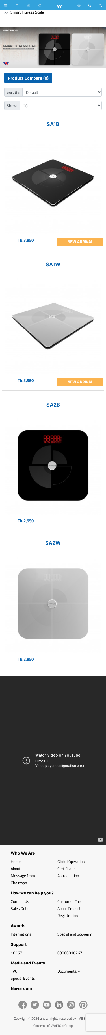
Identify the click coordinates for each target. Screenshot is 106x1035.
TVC (14, 971)
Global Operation (71, 861)
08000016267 (69, 953)
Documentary (68, 971)
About (15, 869)
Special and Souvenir (74, 934)
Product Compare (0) (28, 78)
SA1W (53, 264)
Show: (12, 105)
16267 (16, 953)
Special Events (23, 978)
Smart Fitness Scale (27, 12)
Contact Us (20, 901)
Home (16, 861)
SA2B (53, 405)
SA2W (53, 543)
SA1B (53, 124)
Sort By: (13, 92)
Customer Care (69, 901)
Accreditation (68, 876)
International (21, 934)
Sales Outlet (21, 908)
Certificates (67, 869)
